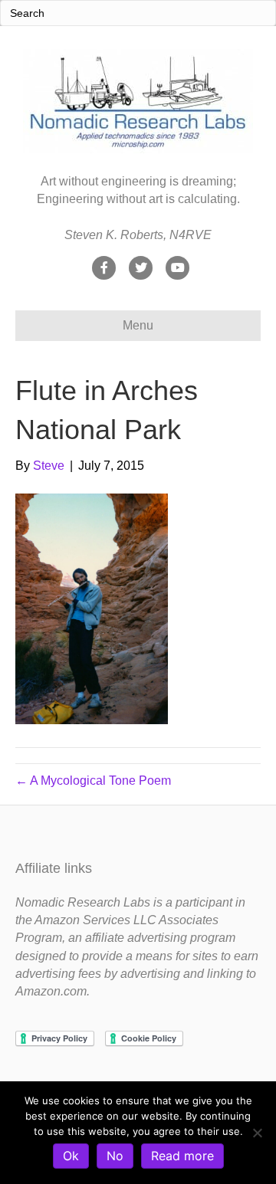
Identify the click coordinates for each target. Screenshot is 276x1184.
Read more (182, 1155)
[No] (256, 1132)
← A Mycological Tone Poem (93, 780)
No (115, 1155)
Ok (71, 1155)
